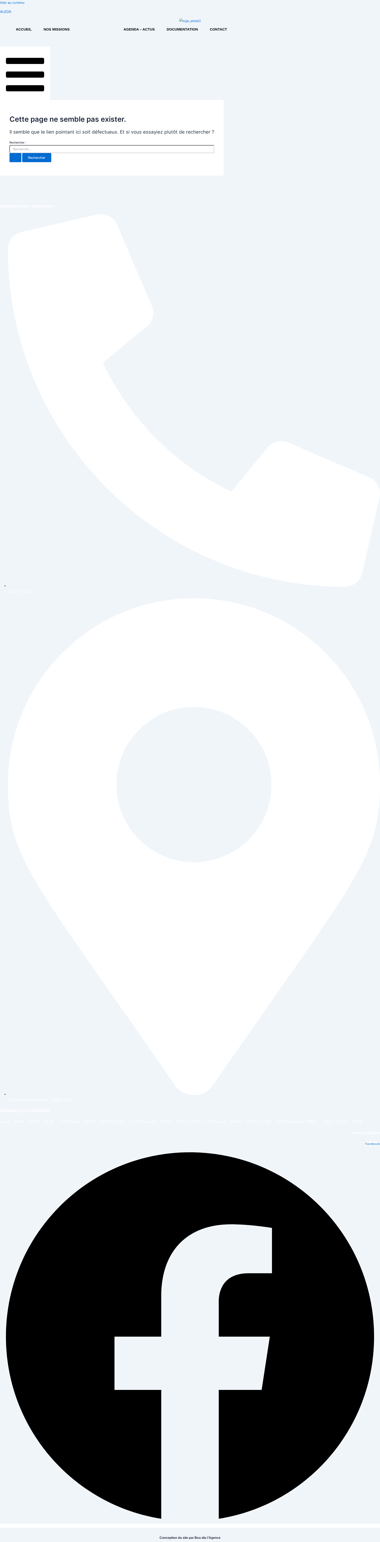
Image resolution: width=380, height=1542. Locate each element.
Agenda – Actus (139, 29)
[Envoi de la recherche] (15, 157)
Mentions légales (365, 1133)
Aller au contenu (12, 3)
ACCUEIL (24, 29)
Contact (218, 29)
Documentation (182, 29)
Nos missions (57, 29)
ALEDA (5, 12)
